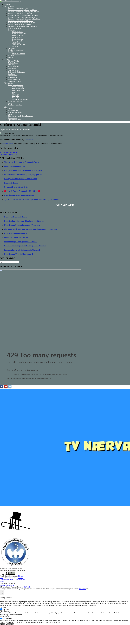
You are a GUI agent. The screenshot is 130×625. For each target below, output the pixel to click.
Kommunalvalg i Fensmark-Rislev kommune (22, 26)
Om (5, 107)
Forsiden (7, 4)
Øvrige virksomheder (15, 101)
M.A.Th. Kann (13, 63)
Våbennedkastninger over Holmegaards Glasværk (25, 246)
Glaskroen (15, 94)
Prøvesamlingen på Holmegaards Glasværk (22, 250)
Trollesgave (16, 43)
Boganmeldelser (13, 110)
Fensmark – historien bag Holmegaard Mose (22, 10)
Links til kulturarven (14, 28)
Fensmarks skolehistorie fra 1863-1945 (20, 21)
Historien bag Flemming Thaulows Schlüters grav (25, 221)
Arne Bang (11, 65)
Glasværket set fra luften (20, 99)
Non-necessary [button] (5, 616)
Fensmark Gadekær (18, 54)
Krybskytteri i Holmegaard (15, 233)
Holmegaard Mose (18, 90)
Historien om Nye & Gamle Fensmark (20, 116)
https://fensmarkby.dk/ (7, 585)
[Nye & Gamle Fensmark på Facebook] (1, 386)
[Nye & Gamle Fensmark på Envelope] (9, 386)
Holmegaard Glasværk (15, 85)
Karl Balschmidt (13, 66)
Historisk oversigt (17, 87)
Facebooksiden (7, 143)
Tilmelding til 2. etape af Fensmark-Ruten (21, 162)
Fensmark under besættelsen (16, 237)
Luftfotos (11, 55)
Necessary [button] (3, 607)
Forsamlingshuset (17, 39)
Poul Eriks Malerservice (8, 154)
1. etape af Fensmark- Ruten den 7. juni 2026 (23, 170)
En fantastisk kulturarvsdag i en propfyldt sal (23, 174)
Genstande (11, 48)
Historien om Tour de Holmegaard (18, 254)
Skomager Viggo (13, 70)
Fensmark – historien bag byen (18, 8)
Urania (14, 92)
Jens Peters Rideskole (15, 105)
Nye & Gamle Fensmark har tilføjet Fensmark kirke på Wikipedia (31, 199)
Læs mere (82, 589)
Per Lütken (15, 97)
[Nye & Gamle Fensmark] (10, 1)
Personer (7, 59)
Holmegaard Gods (18, 88)
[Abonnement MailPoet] (65, 367)
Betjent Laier (12, 68)
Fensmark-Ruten (11, 183)
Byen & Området (9, 6)
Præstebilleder (12, 77)
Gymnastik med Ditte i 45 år (16, 187)
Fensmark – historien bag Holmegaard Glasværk (23, 11)
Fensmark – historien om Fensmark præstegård (23, 15)
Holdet (10, 114)
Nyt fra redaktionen (14, 120)
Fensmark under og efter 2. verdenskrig (20, 24)
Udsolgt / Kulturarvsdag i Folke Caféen (20, 179)
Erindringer (11, 74)
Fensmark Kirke (17, 32)
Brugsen (11, 103)
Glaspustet (15, 96)
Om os (10, 108)
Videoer (10, 57)
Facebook (29, 140)
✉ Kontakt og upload (15, 112)
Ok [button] (87, 589)
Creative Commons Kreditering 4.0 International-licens (13, 579)
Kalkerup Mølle (17, 41)
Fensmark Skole (17, 35)
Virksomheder (8, 83)
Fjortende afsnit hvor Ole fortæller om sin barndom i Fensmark (30, 229)
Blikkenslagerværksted (8, 152)
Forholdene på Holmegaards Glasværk (20, 242)
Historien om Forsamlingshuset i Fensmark (22, 225)
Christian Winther (13, 61)
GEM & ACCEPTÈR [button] (7, 624)
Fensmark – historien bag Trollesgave (20, 13)
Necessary (5, 609)
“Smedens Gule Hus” (19, 44)
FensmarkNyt (12, 118)
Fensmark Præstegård (19, 33)
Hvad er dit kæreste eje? (16, 50)
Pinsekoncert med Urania (14, 166)
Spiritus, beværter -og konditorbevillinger (21, 22)
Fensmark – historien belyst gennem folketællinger (24, 19)
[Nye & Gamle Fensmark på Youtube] (6, 386)
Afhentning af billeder (15, 81)
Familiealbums (12, 76)
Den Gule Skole (17, 37)
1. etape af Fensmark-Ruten (15, 217)
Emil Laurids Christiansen (16, 72)
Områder (11, 52)
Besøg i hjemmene (14, 79)
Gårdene (15, 46)
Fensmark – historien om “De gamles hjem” (22, 17)
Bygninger (11, 30)
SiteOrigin (27, 587)
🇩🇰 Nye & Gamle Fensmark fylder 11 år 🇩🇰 (22, 191)
